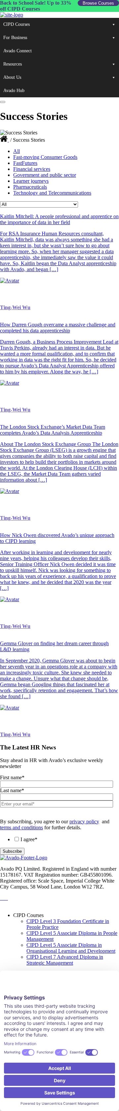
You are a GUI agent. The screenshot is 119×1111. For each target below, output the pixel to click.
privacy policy (84, 821)
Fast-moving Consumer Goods (45, 157)
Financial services (31, 169)
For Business (15, 37)
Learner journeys (31, 181)
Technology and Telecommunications (52, 193)
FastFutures (25, 163)
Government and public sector (44, 175)
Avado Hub (13, 90)
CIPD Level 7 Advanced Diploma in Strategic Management (64, 960)
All (16, 151)
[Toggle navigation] (2, 102)
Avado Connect (17, 50)
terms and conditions (21, 827)
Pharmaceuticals (30, 187)
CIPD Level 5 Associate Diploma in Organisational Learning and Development (70, 948)
